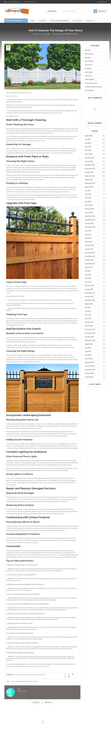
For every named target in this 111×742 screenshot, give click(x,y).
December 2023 (90, 216)
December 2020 (90, 329)
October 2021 (89, 296)
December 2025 (90, 165)
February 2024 (89, 209)
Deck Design (89, 54)
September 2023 (90, 227)
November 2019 (90, 369)
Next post (48, 702)
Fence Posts (88, 65)
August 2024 (89, 187)
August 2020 (89, 344)
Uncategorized (89, 90)
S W (18, 689)
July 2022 (88, 271)
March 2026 (89, 154)
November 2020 (90, 333)
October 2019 (89, 373)
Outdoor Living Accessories (93, 86)
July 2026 (88, 139)
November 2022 (90, 256)
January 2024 (89, 212)
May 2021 (88, 315)
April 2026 (88, 150)
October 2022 (89, 260)
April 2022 (88, 282)
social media (45, 666)
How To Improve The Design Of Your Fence (24, 681)
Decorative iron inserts (13, 337)
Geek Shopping (89, 79)
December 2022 (90, 252)
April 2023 (88, 238)
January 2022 (89, 289)
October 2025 (89, 172)
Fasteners (88, 57)
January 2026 (89, 161)
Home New (36, 34)
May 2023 (88, 234)
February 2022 (89, 285)
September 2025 (90, 176)
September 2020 (90, 340)
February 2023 (89, 245)
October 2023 (89, 223)
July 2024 (88, 190)
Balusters (88, 50)
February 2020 (89, 362)
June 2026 (88, 143)
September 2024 (90, 183)
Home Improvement (39, 674)
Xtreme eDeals (12, 96)
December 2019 (90, 366)
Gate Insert (88, 75)
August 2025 (89, 179)
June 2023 (88, 230)
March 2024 (89, 205)
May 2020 (88, 355)
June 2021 (88, 311)
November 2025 (90, 168)
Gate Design (28, 674)
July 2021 (88, 307)
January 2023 (89, 249)
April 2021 (88, 318)
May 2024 (88, 198)
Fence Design (46, 34)
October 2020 (89, 336)
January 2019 (89, 377)
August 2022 (89, 267)
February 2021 (89, 322)
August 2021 (89, 304)
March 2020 (89, 358)
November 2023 (90, 220)
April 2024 (88, 201)
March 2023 (89, 241)
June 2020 (88, 351)
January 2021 (89, 325)
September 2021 (90, 300)
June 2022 (88, 274)
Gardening (88, 68)
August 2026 (89, 135)
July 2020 (88, 347)
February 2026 (89, 157)
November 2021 (90, 293)
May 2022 (88, 278)
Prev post (37, 702)
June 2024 (88, 194)
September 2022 (90, 263)
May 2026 (88, 146)
